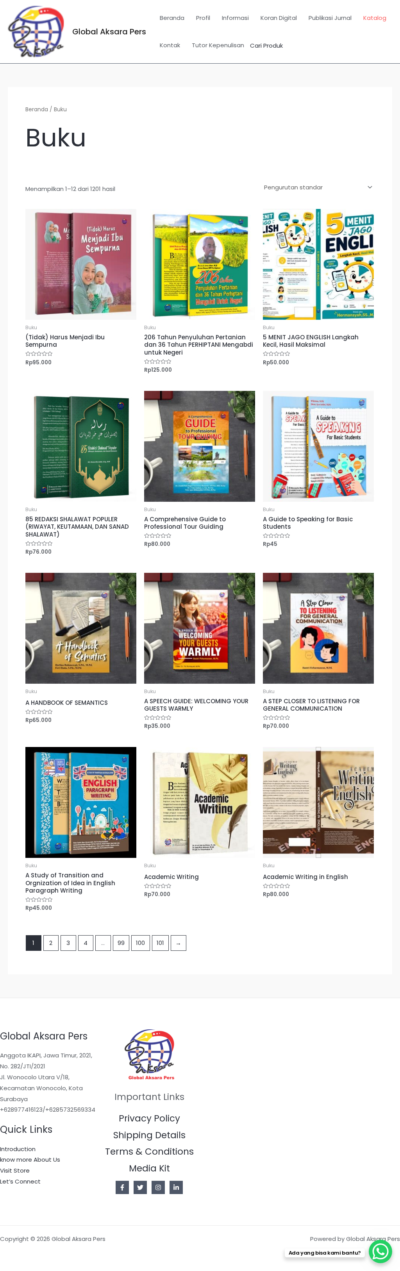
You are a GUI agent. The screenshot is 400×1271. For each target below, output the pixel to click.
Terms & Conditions (149, 1151)
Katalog (374, 18)
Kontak (170, 45)
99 (121, 943)
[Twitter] (140, 1187)
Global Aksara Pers (109, 31)
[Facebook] (122, 1187)
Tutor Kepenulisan (218, 45)
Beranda (172, 18)
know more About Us (30, 1159)
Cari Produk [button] (266, 45)
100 (140, 943)
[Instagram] (158, 1187)
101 (160, 943)
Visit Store (15, 1170)
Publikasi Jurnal (330, 18)
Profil (203, 18)
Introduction (18, 1149)
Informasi (235, 18)
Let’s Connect (20, 1181)
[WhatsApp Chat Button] (380, 1251)
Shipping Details (149, 1135)
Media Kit (149, 1168)
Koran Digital (279, 18)
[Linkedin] (176, 1187)
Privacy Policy (149, 1118)
